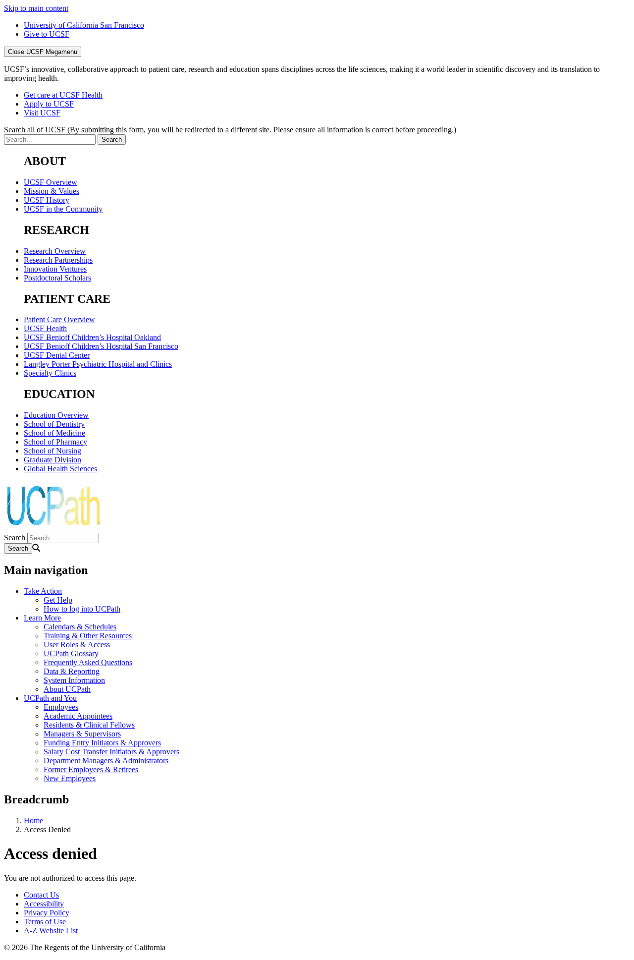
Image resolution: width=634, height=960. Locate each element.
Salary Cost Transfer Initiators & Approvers (111, 751)
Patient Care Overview (59, 319)
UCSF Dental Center (57, 355)
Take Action (43, 591)
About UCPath (67, 689)
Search (14, 537)
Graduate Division (52, 459)
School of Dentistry (54, 424)
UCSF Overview (50, 182)
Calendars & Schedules (80, 626)
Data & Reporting (72, 671)
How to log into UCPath (82, 609)
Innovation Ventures (55, 269)
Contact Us (41, 895)
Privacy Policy (46, 912)
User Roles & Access (77, 644)
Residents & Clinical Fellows (89, 725)
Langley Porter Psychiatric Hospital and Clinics (98, 364)
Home (33, 820)
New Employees (70, 778)
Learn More (42, 618)
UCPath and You (50, 698)
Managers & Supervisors (82, 734)
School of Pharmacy (55, 442)
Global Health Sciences (60, 468)
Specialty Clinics (50, 373)
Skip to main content (36, 8)
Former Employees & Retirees (91, 769)
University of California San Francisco (84, 25)
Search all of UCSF (230, 129)
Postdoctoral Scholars (57, 278)
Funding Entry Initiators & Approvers (102, 742)
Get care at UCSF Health (63, 95)
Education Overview (56, 415)
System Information (74, 680)
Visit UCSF (42, 113)
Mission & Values (51, 191)
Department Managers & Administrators (106, 760)
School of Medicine (54, 433)
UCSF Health (45, 328)
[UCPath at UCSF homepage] (53, 528)
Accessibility (44, 904)
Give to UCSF (46, 34)
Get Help (58, 600)
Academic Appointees (78, 716)
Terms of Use (45, 921)
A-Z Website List (51, 930)
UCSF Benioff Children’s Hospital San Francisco (101, 346)
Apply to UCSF (49, 104)
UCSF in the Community (63, 209)
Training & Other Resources (88, 635)
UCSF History (46, 200)
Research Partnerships (58, 260)
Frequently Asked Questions (88, 662)
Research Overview (55, 251)
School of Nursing (52, 451)
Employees (61, 707)
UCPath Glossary (71, 653)
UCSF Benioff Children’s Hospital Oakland (92, 337)
